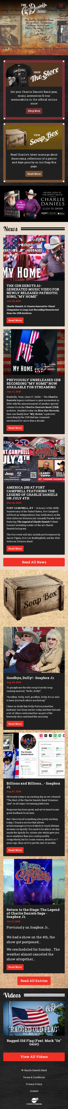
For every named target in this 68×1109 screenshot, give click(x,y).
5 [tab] (32, 55)
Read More (34, 173)
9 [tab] (48, 55)
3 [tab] (25, 55)
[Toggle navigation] (61, 6)
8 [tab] (44, 55)
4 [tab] (28, 55)
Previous (4, 30)
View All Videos (34, 1057)
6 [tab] (36, 55)
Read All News (34, 562)
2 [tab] (20, 55)
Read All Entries (34, 981)
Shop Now (34, 110)
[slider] (34, 30)
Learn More (34, 48)
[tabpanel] (34, 27)
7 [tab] (40, 55)
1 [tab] (16, 55)
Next (64, 30)
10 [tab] (53, 55)
